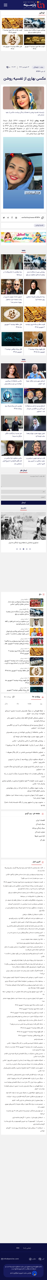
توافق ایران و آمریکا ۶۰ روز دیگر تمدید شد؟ (23, 543)
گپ (43, 1259)
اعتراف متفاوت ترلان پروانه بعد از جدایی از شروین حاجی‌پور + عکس (23, 1060)
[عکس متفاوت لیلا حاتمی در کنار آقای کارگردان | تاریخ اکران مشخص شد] (12, 448)
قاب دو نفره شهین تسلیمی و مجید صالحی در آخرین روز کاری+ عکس (36, 461)
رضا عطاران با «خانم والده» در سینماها (12, 273)
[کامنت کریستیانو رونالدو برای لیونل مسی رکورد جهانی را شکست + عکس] (36, 632)
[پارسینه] (33, 5)
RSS (17, 1248)
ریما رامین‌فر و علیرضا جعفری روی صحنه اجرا (35, 298)
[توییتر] (3, 217)
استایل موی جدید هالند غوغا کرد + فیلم (35, 382)
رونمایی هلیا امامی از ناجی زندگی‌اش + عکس (27, 741)
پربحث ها (7, 697)
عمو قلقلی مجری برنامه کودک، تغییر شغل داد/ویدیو (27, 922)
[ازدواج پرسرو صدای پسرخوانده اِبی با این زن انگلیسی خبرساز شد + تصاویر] (35, 395)
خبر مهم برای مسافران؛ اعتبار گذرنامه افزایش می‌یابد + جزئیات (25, 1096)
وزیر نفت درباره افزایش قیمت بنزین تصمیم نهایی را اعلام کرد (25, 1075)
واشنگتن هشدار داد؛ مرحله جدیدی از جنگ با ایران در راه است (24, 1064)
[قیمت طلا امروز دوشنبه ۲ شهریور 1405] (34, 40)
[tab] (30, 549)
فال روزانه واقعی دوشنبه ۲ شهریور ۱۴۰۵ (13, 350)
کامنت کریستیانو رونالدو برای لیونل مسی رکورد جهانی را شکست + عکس (17, 632)
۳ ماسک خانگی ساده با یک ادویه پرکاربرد (30, 1020)
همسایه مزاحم (38, 1039)
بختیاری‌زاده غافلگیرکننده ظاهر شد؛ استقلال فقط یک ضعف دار (24, 900)
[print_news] (16, 217)
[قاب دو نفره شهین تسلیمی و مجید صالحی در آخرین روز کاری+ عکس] (35, 448)
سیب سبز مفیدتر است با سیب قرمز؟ (32, 878)
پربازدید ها (36, 696)
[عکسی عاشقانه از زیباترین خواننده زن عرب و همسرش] (12, 371)
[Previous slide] (4, 525)
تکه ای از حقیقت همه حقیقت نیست (32, 939)
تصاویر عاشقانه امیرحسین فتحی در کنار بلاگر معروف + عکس (25, 1043)
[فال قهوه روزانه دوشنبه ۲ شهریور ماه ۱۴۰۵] (35, 339)
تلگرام (34, 1259)
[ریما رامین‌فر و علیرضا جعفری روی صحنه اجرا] (35, 286)
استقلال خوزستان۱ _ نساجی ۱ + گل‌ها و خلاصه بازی (28, 1117)
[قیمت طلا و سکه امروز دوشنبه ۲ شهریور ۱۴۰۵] (12, 23)
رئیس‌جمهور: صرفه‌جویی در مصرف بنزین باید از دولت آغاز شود (24, 1093)
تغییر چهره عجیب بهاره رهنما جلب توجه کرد (36, 435)
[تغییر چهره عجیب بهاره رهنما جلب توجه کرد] (35, 423)
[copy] (43, 217)
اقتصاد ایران (40, 820)
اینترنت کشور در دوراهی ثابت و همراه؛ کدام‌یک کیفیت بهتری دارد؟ (23, 977)
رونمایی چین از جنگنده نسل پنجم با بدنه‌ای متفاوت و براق (34, 31)
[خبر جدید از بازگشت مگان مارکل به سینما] (12, 423)
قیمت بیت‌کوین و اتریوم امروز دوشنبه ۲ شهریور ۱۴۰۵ (26, 1013)
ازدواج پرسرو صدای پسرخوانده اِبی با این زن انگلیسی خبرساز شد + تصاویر (35, 409)
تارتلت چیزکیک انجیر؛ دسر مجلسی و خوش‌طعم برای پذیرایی (25, 1016)
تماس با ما (27, 1248)
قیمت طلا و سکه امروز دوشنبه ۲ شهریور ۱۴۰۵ (12, 31)
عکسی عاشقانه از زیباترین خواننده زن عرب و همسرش (13, 382)
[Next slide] (43, 525)
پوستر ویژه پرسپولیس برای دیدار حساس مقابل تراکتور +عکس (18, 603)
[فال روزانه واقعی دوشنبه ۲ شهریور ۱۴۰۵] (12, 339)
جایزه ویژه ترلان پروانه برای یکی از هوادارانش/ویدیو (27, 960)
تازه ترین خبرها (40, 836)
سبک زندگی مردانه (38, 828)
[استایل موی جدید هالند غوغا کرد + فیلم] (35, 371)
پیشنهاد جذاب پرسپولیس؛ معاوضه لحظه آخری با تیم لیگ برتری (24, 981)
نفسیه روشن (39, 225)
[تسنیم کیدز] (23, 238)
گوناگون (42, 13)
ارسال (24, 502)
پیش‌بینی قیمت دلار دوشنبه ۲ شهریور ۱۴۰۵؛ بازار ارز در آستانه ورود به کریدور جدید (16, 662)
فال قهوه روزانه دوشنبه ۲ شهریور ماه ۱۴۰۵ (37, 350)
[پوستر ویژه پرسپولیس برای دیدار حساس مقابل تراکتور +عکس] (36, 602)
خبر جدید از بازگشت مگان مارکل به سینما (13, 435)
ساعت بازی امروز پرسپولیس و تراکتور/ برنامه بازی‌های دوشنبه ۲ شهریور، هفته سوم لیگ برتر (16, 642)
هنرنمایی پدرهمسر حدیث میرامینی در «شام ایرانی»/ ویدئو (25, 904)
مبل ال (42, 840)
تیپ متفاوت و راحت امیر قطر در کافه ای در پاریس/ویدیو (17, 622)
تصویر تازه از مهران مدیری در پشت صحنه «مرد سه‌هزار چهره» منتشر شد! (12, 300)
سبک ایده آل (40, 824)
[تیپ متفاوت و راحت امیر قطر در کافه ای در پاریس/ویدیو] (36, 622)
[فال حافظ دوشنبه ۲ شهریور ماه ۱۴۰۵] (12, 40)
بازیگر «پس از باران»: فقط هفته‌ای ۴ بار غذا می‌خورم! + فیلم (25, 1078)
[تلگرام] (8, 217)
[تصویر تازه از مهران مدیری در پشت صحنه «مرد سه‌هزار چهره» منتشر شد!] (12, 286)
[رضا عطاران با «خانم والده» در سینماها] (12, 262)
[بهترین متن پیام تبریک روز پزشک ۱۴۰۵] (12, 395)
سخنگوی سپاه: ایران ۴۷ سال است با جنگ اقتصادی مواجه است (23, 1082)
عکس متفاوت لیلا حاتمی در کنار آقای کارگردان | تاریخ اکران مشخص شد (12, 461)
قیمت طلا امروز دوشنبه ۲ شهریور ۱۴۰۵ (34, 48)
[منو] (5, 5)
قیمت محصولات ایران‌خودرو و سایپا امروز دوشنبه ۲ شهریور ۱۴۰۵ (23, 882)
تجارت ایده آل (40, 832)
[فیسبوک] (12, 217)
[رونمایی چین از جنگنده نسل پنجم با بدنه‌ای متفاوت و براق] (34, 23)
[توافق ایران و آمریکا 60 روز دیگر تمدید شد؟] (23, 526)
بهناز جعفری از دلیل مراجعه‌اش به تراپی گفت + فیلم (27, 1100)
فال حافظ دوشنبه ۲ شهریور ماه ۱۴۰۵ (12, 48)
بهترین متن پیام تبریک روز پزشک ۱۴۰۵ (13, 407)
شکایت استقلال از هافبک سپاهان (33, 914)
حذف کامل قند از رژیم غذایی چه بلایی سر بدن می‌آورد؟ (26, 1024)
